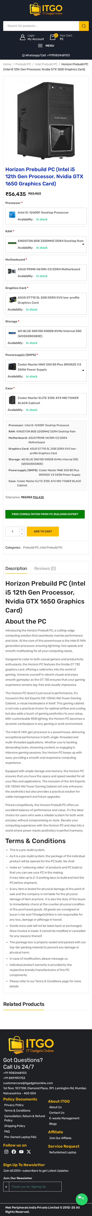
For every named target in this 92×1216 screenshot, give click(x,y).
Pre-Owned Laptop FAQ (20, 1137)
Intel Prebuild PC (46, 64)
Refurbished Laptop (62, 1152)
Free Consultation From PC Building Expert (45, 514)
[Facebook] (14, 1152)
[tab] (16, 569)
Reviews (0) (45, 568)
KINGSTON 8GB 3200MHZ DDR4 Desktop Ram (51, 241)
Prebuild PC (23, 64)
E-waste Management (64, 1118)
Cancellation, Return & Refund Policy (24, 1118)
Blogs (53, 1124)
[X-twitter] (29, 1152)
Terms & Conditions (17, 1110)
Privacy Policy (14, 1105)
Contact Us (56, 1113)
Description (16, 568)
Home (7, 64)
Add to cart (43, 531)
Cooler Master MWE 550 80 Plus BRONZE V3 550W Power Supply (49, 367)
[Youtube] (21, 1152)
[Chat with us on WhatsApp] (82, 1199)
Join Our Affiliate (60, 1138)
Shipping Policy (14, 1126)
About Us (55, 1107)
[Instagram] (6, 1152)
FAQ (7, 1131)
